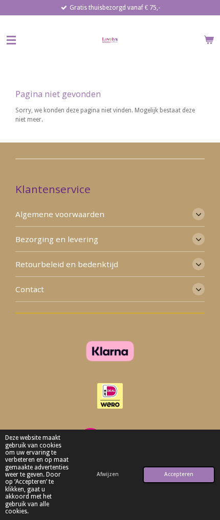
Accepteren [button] (178, 474)
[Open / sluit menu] (11, 40)
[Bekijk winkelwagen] (208, 40)
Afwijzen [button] (108, 474)
